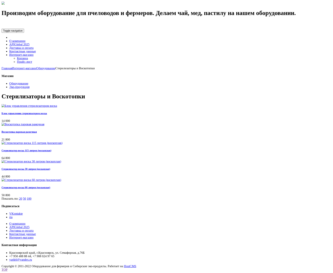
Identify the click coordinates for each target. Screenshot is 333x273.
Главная (7, 68)
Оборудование (45, 68)
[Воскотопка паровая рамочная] (23, 124)
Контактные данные (22, 51)
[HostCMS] (3, 3)
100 (29, 198)
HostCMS (130, 266)
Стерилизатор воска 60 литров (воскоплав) (26, 187)
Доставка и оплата (21, 47)
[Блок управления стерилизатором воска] (29, 105)
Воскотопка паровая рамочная (19, 131)
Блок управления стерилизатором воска (24, 113)
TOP (5, 269)
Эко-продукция (19, 87)
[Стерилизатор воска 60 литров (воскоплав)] (31, 180)
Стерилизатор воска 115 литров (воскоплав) (26, 150)
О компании (17, 41)
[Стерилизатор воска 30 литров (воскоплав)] (31, 161)
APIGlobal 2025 (19, 44)
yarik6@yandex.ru (20, 259)
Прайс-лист (24, 61)
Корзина (22, 58)
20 (20, 198)
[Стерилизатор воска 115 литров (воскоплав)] (32, 143)
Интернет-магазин (21, 54)
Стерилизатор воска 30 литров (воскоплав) (26, 168)
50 (24, 198)
